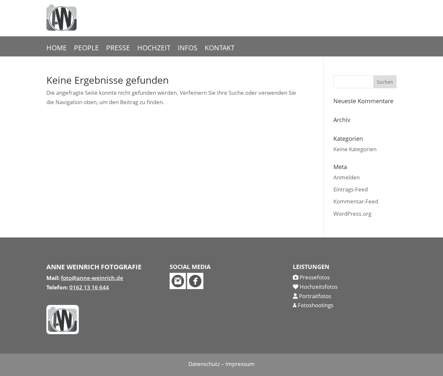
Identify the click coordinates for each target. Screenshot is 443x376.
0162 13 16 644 (89, 287)
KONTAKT (220, 48)
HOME (56, 48)
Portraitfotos (314, 296)
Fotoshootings (314, 305)
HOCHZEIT (154, 48)
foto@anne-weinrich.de (92, 278)
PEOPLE (86, 48)
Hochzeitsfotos (318, 286)
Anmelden (346, 177)
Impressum (240, 364)
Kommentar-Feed (355, 201)
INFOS (188, 48)
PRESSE (118, 48)
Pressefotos (314, 277)
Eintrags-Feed (350, 189)
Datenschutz (204, 364)
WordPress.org (352, 213)
